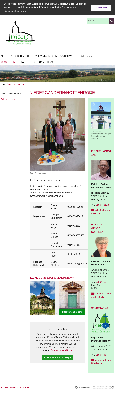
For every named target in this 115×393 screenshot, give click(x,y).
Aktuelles (6, 55)
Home (3, 84)
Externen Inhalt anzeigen (58, 357)
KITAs (22, 62)
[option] (57, 73)
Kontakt (26, 387)
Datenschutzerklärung (62, 350)
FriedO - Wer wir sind (11, 93)
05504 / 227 (102, 282)
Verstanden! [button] (101, 8)
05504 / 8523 (102, 205)
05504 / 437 (102, 355)
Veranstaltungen (46, 55)
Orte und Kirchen (16, 84)
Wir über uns (8, 62)
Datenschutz (16, 387)
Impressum (6, 387)
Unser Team (46, 62)
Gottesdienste (24, 55)
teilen (93, 94)
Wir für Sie (87, 55)
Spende (32, 62)
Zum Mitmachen (69, 55)
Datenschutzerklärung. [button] (15, 11)
